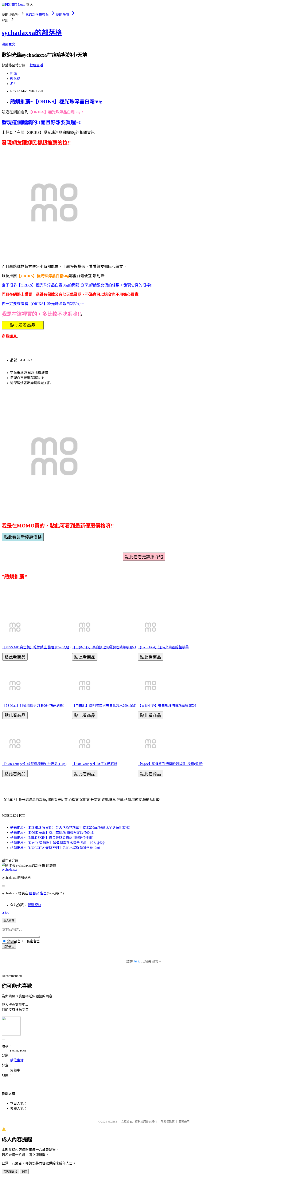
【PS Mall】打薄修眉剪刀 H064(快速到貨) (33, 705)
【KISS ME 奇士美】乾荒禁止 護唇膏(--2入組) (36, 647)
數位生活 (36, 65)
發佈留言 (8, 946)
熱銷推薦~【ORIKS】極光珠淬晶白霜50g (56, 101)
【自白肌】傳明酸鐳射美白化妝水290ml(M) (104, 705)
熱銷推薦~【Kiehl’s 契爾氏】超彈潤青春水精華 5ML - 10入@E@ (57, 842)
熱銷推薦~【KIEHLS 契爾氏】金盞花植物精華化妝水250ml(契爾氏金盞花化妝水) (70, 827)
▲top (5, 912)
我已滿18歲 (10, 1171)
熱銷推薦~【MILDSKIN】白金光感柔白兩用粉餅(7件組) (51, 837)
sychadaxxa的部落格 (32, 32)
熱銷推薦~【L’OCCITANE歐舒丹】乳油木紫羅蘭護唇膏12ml (55, 848)
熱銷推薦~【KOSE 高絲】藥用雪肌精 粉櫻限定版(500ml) (52, 832)
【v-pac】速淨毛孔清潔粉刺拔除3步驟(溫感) (170, 764)
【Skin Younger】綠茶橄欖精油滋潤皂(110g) (34, 764)
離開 (24, 1171)
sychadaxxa (9, 869)
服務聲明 (184, 1121)
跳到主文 (8, 44)
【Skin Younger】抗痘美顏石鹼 (94, 764)
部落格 (15, 78)
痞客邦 (34, 893)
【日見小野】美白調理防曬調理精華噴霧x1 (104, 647)
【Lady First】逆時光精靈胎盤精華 (163, 647)
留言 (43, 893)
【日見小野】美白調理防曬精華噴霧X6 (167, 705)
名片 (13, 84)
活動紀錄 (34, 905)
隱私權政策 (168, 1121)
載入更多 (8, 920)
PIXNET (112, 1121)
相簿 (13, 73)
